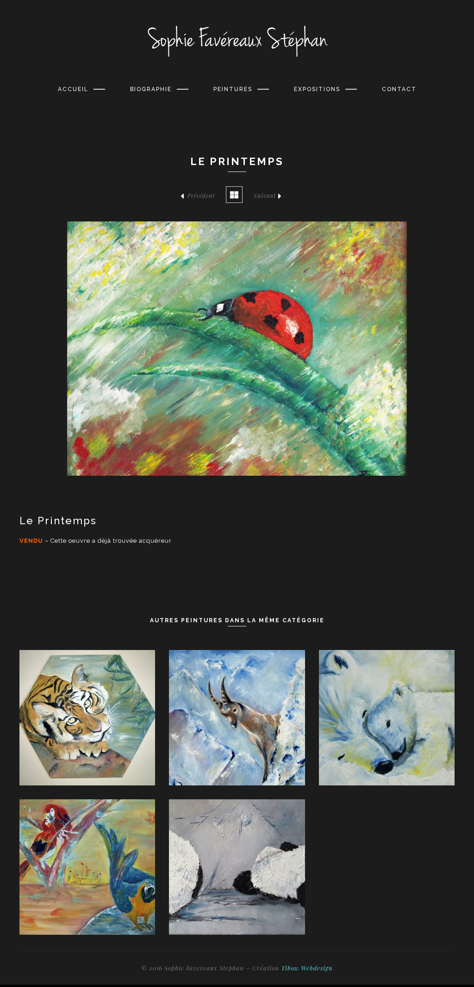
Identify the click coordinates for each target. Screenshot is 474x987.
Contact (399, 89)
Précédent (201, 195)
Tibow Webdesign (307, 968)
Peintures (232, 89)
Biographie (151, 89)
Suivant (265, 195)
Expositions (317, 89)
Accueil (73, 89)
